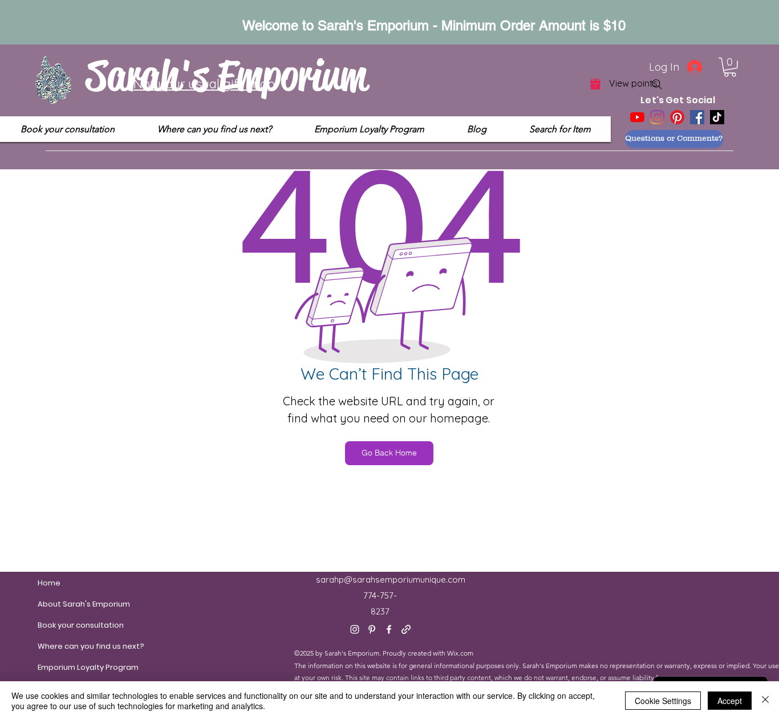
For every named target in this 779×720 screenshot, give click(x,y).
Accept (729, 700)
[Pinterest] (677, 117)
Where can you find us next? (65, 646)
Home (49, 582)
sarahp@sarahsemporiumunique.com (390, 579)
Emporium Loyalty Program (65, 667)
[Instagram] (657, 117)
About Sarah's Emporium (65, 604)
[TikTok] (717, 117)
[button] (730, 67)
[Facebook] (697, 117)
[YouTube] (637, 117)
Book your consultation (65, 625)
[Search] (657, 84)
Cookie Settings (663, 700)
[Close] (765, 700)
